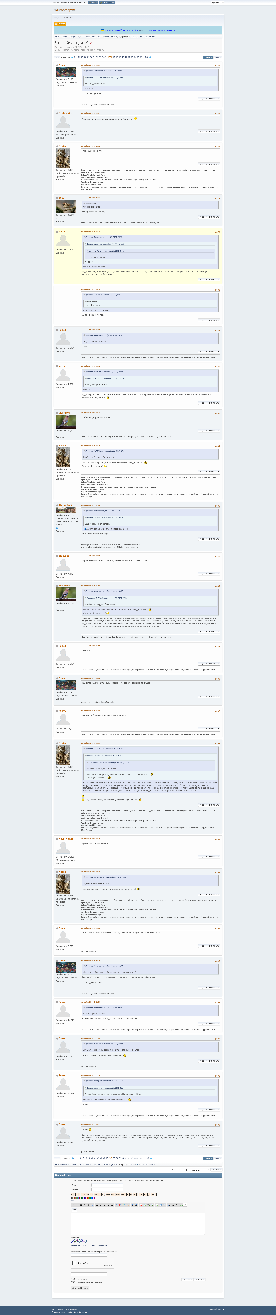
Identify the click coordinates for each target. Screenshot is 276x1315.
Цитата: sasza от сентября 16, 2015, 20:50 (103, 71)
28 (85, 57)
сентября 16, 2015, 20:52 (90, 65)
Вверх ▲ (221, 1309)
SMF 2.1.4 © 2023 (58, 1309)
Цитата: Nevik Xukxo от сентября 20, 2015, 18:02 (106, 877)
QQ (203, 99)
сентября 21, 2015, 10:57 (90, 1124)
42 (129, 57)
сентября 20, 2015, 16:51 (90, 743)
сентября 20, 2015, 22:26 (90, 1038)
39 (120, 57)
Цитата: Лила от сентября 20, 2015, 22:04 (103, 1007)
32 (97, 57)
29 (88, 57)
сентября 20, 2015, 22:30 (90, 1075)
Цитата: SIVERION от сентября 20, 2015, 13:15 (105, 748)
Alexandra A (66, 505)
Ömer (62, 928)
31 (94, 57)
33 (100, 57)
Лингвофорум (64, 10)
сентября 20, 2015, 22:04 (90, 960)
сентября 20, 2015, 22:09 (90, 1002)
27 (82, 57)
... (77, 57)
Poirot (62, 329)
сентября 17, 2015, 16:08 (90, 231)
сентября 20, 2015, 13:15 (90, 585)
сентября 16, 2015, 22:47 (90, 113)
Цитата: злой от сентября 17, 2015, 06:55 (103, 295)
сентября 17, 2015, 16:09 (90, 330)
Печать (218, 57)
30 (91, 57)
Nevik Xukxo (66, 113)
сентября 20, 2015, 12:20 (90, 505)
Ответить (208, 57)
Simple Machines (71, 1309)
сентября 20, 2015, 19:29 (90, 872)
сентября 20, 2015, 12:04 (90, 445)
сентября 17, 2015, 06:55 (90, 198)
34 (103, 57)
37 (114, 57)
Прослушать (76, 1246)
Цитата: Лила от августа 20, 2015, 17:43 (105, 78)
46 (141, 57)
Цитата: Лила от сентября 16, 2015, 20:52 (103, 237)
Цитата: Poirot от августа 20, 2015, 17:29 (105, 518)
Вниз (56, 57)
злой (62, 197)
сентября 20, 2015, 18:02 (90, 839)
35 (106, 57)
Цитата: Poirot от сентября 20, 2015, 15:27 (104, 966)
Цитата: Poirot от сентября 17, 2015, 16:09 (104, 371)
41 (126, 57)
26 (79, 57)
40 (123, 57)
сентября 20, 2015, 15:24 (90, 678)
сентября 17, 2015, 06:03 (90, 146)
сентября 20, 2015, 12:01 (90, 413)
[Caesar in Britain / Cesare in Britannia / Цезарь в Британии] (57, 527)
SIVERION (64, 412)
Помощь (212, 1309)
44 (135, 57)
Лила (62, 65)
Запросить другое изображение (96, 1246)
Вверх (56, 1158)
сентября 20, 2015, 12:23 (90, 556)
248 (146, 57)
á (71, 1200)
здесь (141, 30)
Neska (62, 146)
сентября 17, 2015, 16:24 (90, 366)
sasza (62, 231)
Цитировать (214, 99)
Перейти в (175, 1169)
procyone (64, 555)
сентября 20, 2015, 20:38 (90, 928)
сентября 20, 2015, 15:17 (90, 646)
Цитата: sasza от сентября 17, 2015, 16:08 (103, 335)
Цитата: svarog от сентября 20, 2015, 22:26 (104, 1081)
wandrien (132, 37)
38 (117, 57)
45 (138, 57)
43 (132, 57)
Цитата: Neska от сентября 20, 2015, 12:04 (104, 591)
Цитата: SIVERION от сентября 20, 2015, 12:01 (105, 451)
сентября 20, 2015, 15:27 (90, 710)
